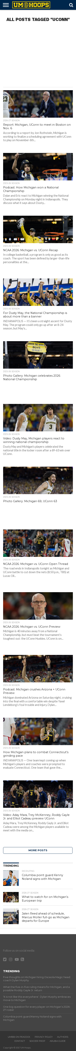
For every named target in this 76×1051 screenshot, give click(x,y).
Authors (62, 1037)
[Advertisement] (38, 55)
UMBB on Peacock (19, 1037)
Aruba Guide (57, 1041)
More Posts (37, 850)
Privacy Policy (44, 1037)
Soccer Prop (37, 1041)
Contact (19, 1041)
